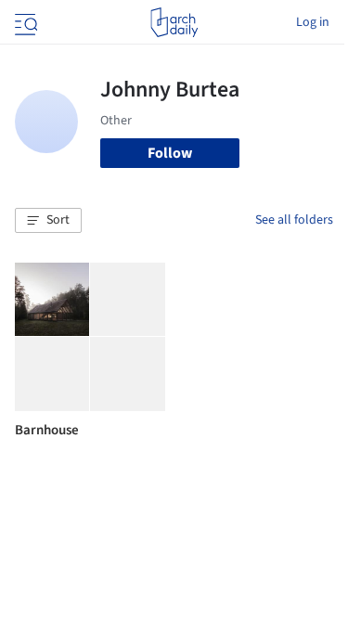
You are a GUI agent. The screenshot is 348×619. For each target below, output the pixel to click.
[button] (48, 221)
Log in (312, 22)
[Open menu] (24, 22)
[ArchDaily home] (174, 22)
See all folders (294, 220)
